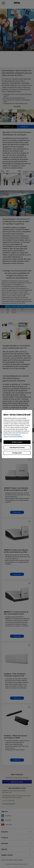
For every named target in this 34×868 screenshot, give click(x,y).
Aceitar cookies (17, 442)
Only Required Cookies (17, 447)
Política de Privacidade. (15, 436)
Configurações (17, 453)
